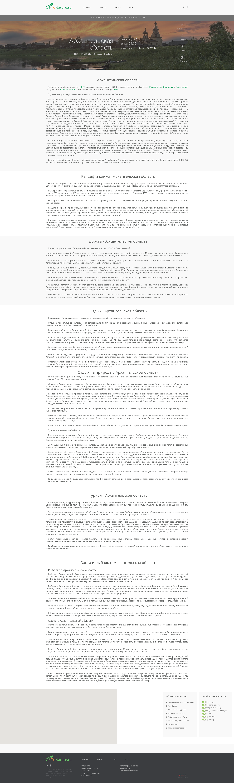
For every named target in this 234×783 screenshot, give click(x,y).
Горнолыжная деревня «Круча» (180, 702)
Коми (72, 89)
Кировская (168, 87)
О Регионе (93, 18)
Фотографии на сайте (129, 766)
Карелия (64, 89)
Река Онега (172, 706)
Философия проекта (89, 768)
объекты (138, 18)
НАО (83, 87)
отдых (129, 18)
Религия (209, 713)
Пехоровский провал (176, 713)
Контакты (85, 770)
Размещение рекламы (90, 773)
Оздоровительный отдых (216, 711)
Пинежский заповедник (177, 728)
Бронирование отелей (129, 770)
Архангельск (104, 53)
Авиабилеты (125, 768)
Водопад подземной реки (178, 720)
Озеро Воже (172, 724)
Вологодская (182, 87)
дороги (120, 18)
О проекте (85, 766)
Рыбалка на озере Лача (177, 717)
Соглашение (86, 775)
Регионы (87, 7)
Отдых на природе (214, 708)
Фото (131, 7)
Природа (210, 702)
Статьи (117, 7)
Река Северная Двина (176, 709)
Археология (211, 716)
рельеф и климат (107, 18)
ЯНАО (116, 89)
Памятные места (213, 705)
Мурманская (155, 87)
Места (103, 7)
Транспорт (210, 719)
